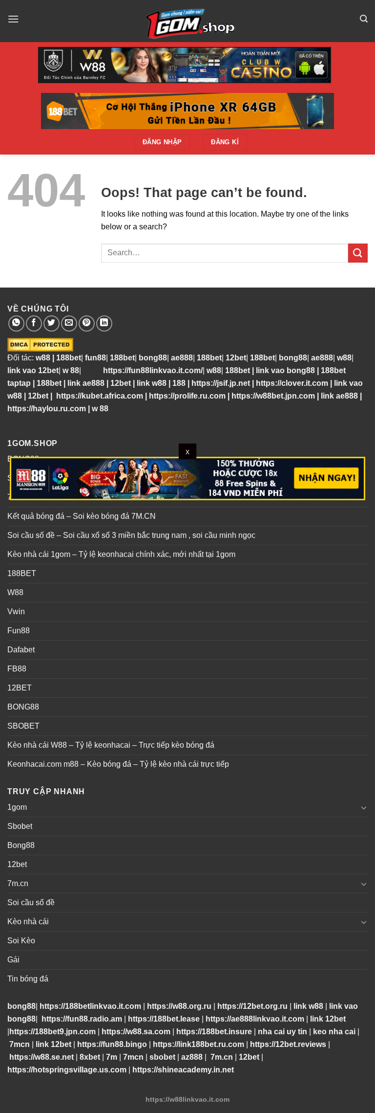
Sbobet (19, 826)
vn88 (90, 370)
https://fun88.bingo (112, 1044)
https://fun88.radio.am (82, 1019)
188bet (68, 358)
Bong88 (21, 845)
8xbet (90, 1057)
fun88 (95, 358)
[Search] (364, 18)
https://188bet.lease (164, 1019)
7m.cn (17, 883)
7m (111, 1057)
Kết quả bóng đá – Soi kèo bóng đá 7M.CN (81, 516)
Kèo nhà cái (28, 921)
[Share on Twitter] (51, 323)
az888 (192, 1057)
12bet (236, 358)
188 (179, 383)
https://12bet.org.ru (252, 1006)
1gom (17, 807)
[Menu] (13, 19)
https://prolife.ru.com (187, 396)
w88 (42, 358)
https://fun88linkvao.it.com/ (153, 370)
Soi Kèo (21, 940)
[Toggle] (364, 807)
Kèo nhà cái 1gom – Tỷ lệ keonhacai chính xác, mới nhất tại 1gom (121, 554)
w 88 (70, 370)
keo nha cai (334, 1031)
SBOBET (23, 726)
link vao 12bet (33, 370)
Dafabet (21, 650)
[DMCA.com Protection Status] (40, 344)
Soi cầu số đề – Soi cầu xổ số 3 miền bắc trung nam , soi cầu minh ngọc (131, 535)
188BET (21, 573)
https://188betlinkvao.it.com (90, 1006)
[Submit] (358, 253)
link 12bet (328, 1019)
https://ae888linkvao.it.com (255, 1019)
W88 (15, 592)
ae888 (182, 358)
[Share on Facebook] (34, 323)
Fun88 (18, 630)
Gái (13, 960)
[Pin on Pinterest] (87, 323)
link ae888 (85, 383)
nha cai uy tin (282, 1031)
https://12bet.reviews (288, 1044)
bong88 (153, 358)
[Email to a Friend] (69, 323)
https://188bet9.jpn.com (52, 1031)
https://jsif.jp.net (220, 383)
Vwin (16, 611)
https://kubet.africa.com (99, 396)
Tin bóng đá (27, 979)
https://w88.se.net (41, 1057)
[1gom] (187, 21)
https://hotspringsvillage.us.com (66, 1070)
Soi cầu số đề (31, 902)
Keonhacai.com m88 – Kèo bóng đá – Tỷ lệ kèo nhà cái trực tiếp (118, 764)
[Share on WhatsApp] (16, 323)
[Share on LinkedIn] (104, 323)
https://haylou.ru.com (46, 408)
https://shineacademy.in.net (183, 1070)
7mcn (19, 1044)
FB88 (16, 669)
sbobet (162, 1057)
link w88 (152, 383)
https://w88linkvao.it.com (187, 1099)
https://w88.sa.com (136, 1031)
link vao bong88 (285, 370)
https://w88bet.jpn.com (273, 396)
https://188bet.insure (214, 1031)
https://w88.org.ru (179, 1006)
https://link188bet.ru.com (198, 1044)
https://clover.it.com (292, 383)
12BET (19, 688)
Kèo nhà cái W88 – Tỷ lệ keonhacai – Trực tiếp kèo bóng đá (110, 745)
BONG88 (23, 707)
